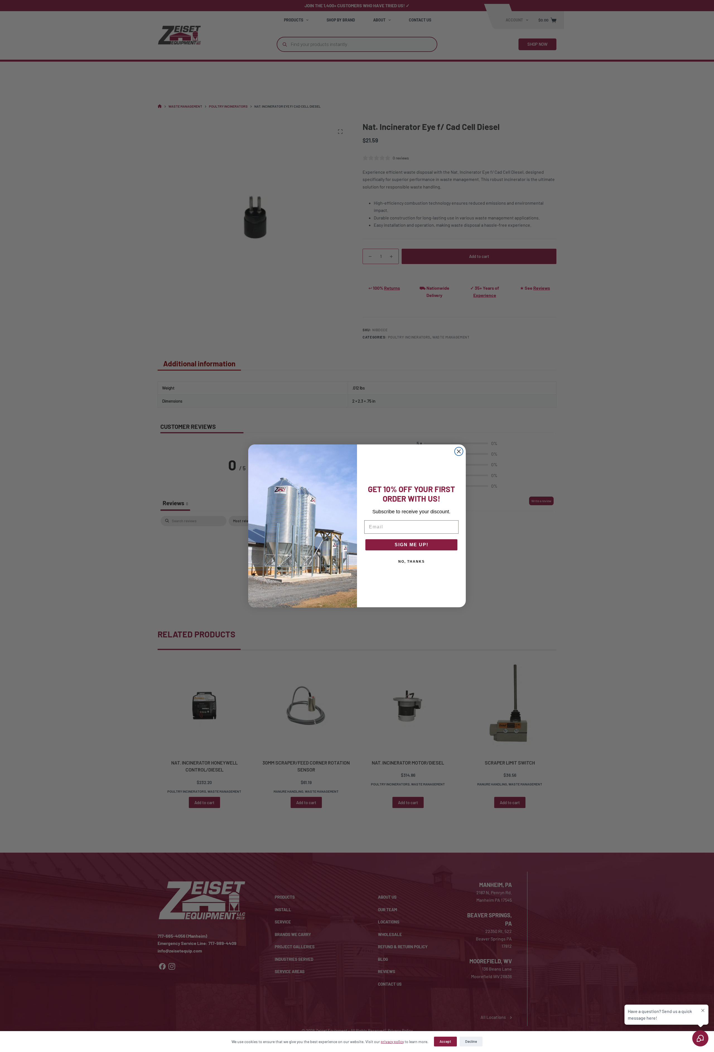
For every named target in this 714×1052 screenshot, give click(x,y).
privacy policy (392, 1041)
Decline (471, 1041)
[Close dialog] (459, 451)
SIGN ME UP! (411, 545)
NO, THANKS (411, 562)
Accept (445, 1041)
